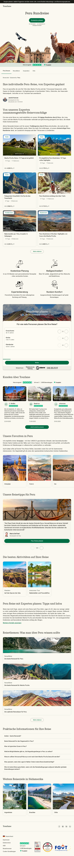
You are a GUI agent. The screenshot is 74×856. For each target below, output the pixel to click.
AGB (4, 845)
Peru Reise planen (37, 541)
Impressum (6, 840)
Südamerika (13, 77)
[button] (7, 6)
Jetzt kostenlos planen (37, 427)
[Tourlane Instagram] (63, 826)
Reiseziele (6, 77)
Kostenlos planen (37, 20)
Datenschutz (7, 842)
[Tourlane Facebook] (59, 826)
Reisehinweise (7, 848)
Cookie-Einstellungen (9, 851)
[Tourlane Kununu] (70, 826)
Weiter (37, 362)
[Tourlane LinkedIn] (66, 826)
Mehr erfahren (37, 251)
